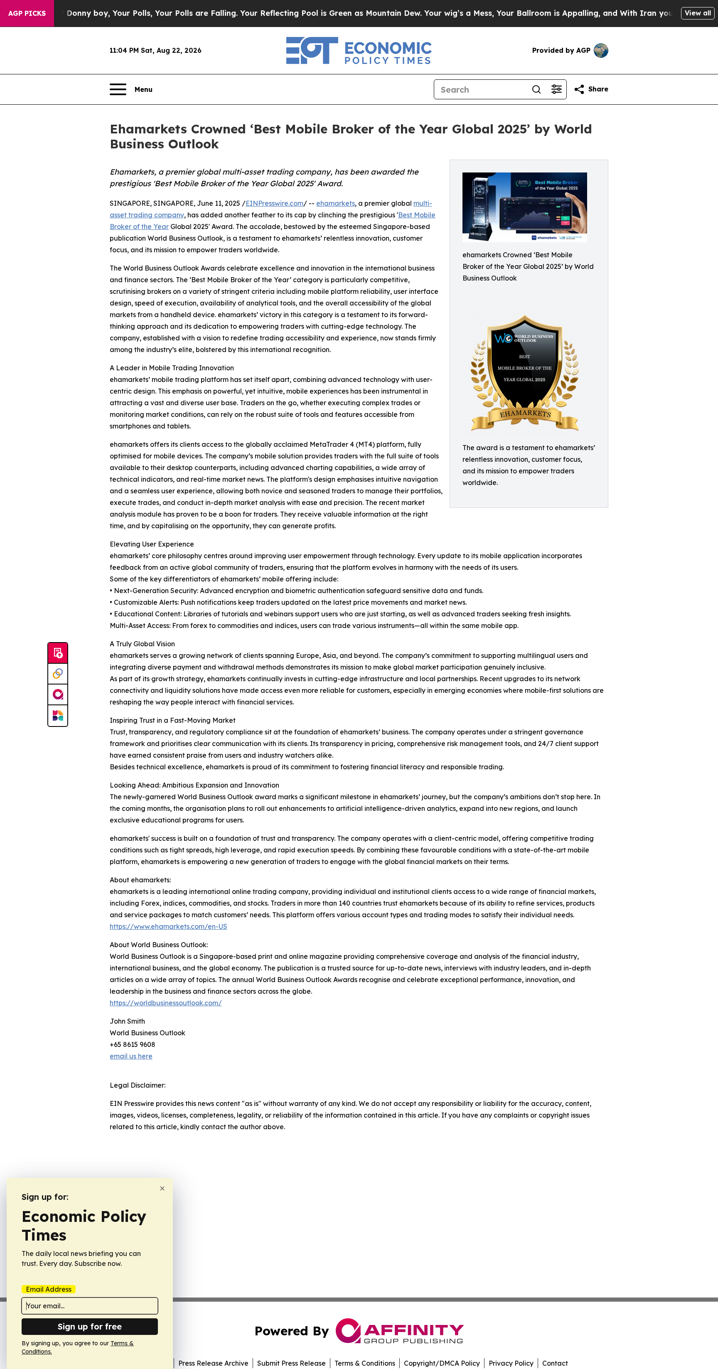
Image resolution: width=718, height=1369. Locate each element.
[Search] (536, 89)
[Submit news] (57, 653)
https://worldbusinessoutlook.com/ (166, 1003)
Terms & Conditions (364, 1363)
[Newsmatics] (57, 715)
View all (698, 13)
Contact (555, 1363)
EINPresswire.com (274, 203)
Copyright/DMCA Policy (442, 1363)
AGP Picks (27, 13)
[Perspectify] (57, 674)
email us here (131, 1056)
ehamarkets (335, 203)
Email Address (48, 1289)
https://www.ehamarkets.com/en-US (168, 926)
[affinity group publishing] (57, 694)
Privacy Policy (511, 1363)
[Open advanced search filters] (556, 89)
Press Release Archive (213, 1363)
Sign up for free (90, 1326)
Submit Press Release (291, 1363)
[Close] (162, 1188)
